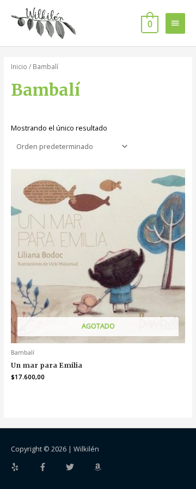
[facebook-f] (52, 467)
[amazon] (99, 467)
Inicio (19, 66)
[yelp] (24, 467)
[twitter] (79, 467)
